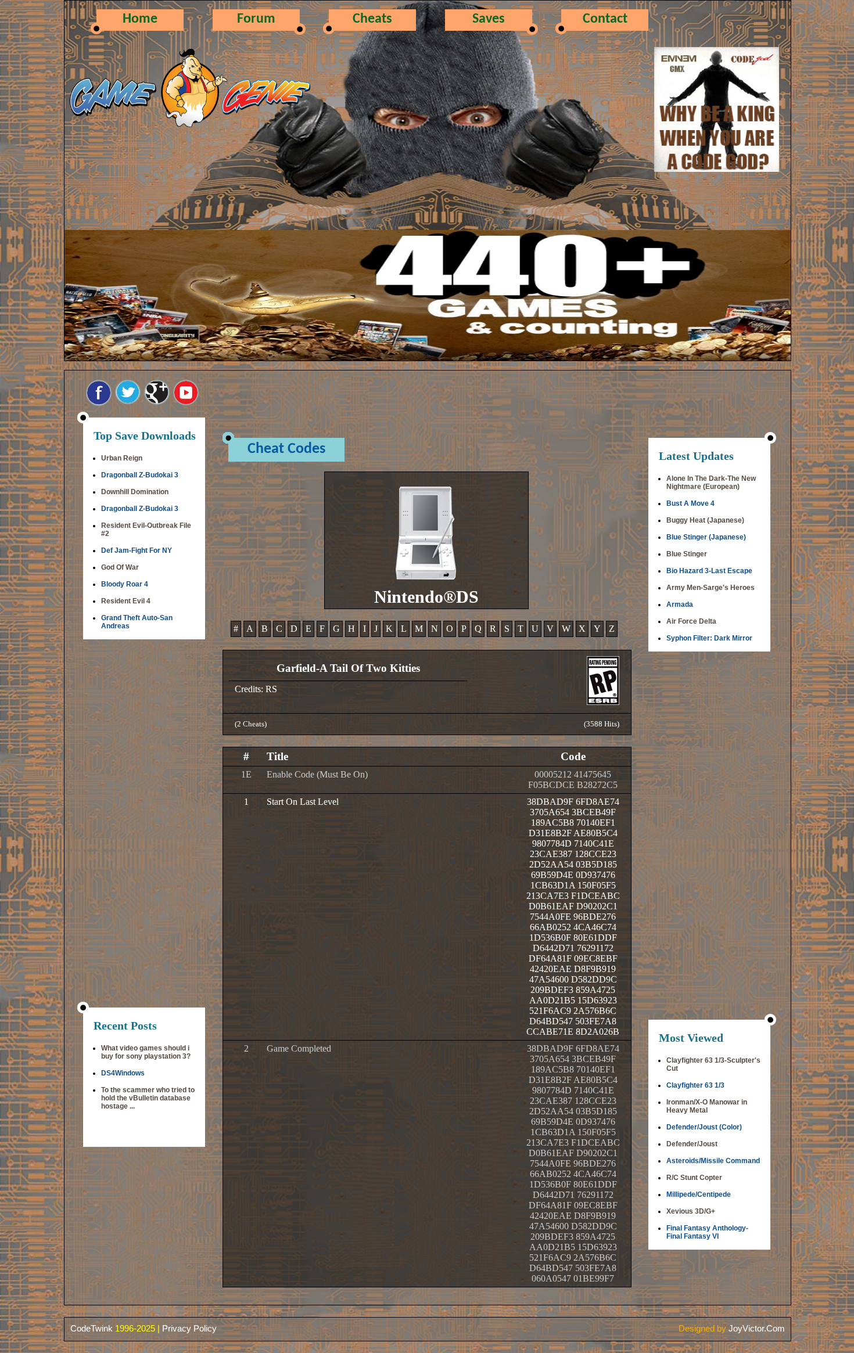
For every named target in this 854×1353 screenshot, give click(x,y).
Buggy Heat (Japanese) (705, 520)
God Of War (120, 567)
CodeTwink (91, 1328)
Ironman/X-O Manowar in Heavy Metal (706, 1106)
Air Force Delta (691, 621)
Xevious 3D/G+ (690, 1211)
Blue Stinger (686, 554)
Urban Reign (121, 458)
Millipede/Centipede (698, 1194)
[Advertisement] (144, 824)
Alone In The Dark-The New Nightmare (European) (711, 482)
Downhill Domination (134, 492)
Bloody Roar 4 (124, 584)
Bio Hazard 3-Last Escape (709, 571)
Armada (679, 604)
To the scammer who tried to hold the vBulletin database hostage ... (148, 1098)
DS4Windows (123, 1073)
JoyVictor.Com (757, 1328)
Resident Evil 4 (125, 601)
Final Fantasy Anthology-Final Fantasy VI (707, 1232)
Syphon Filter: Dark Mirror (709, 638)
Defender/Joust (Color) (704, 1127)
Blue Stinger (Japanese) (706, 537)
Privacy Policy (189, 1328)
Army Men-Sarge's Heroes (710, 588)
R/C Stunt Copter (694, 1178)
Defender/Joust (691, 1144)
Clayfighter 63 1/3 (695, 1085)
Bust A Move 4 (690, 503)
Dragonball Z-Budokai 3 (139, 475)
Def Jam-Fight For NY (136, 550)
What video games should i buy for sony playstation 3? (146, 1052)
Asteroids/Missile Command (713, 1161)
